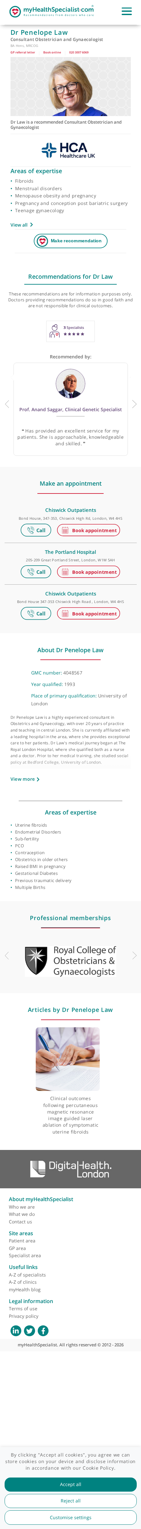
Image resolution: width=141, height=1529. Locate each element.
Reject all (71, 1501)
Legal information (31, 1301)
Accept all (70, 1484)
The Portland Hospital (70, 552)
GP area (17, 1248)
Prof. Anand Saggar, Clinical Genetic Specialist (70, 409)
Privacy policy (23, 1316)
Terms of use (23, 1308)
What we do (22, 1214)
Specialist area (25, 1255)
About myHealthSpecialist (41, 1199)
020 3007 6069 (79, 52)
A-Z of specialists (27, 1275)
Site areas (21, 1233)
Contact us (20, 1221)
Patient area (22, 1240)
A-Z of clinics (23, 1282)
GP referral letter (22, 52)
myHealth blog (25, 1289)
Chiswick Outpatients (70, 510)
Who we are (22, 1207)
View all (19, 225)
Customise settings (70, 1517)
